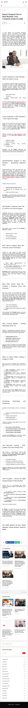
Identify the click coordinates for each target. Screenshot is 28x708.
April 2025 (14, 698)
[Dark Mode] (23, 2)
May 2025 (14, 695)
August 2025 (14, 688)
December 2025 (14, 678)
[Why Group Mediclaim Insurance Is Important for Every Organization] (7, 554)
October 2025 (14, 683)
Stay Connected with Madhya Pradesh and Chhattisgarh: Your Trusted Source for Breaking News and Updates (7, 612)
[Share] (24, 23)
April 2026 (14, 669)
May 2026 (14, 666)
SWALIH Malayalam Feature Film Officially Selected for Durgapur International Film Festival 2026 (20, 564)
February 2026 (14, 673)
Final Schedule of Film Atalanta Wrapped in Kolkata (20, 610)
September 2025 (14, 686)
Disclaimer (17, 704)
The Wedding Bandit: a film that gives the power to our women (20, 631)
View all (24, 548)
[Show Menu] (2, 2)
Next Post (24, 592)
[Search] (26, 2)
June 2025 (14, 693)
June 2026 (14, 664)
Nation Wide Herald (7, 644)
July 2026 (14, 661)
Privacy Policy (11, 704)
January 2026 (14, 676)
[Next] (26, 5)
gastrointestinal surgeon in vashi (10, 176)
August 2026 (14, 659)
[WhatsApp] (18, 542)
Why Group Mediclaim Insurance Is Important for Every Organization (7, 562)
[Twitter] (16, 542)
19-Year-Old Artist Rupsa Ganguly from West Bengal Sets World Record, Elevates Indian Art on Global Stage (7, 633)
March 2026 (14, 671)
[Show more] (21, 542)
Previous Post (5, 592)
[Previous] (24, 5)
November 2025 (14, 681)
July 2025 (14, 690)
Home (3, 10)
